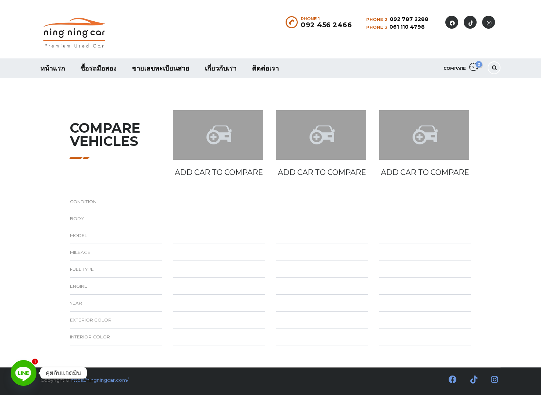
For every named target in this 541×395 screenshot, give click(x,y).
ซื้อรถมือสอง (99, 68)
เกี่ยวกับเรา (221, 68)
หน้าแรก (52, 68)
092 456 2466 (326, 25)
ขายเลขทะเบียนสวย (161, 68)
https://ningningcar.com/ (99, 380)
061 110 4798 (407, 27)
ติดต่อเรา (265, 68)
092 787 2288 (409, 19)
